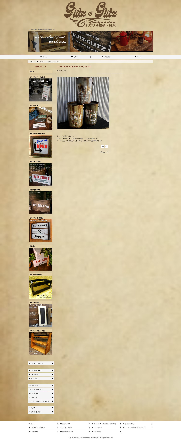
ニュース (105, 152)
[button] (106, 57)
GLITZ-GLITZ (95, 437)
